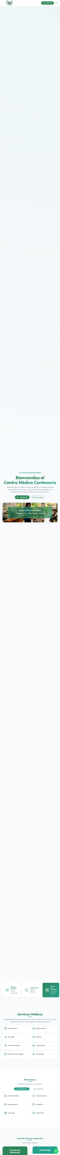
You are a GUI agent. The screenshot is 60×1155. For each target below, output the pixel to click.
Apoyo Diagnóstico (22, 1089)
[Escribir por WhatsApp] (56, 1151)
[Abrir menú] (56, 3)
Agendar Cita (24, 497)
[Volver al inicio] (9, 3)
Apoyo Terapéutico (38, 1089)
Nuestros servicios (37, 497)
